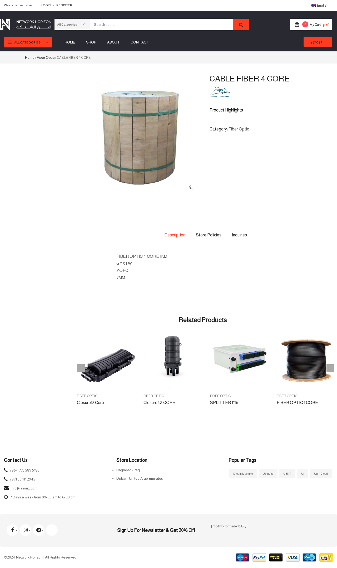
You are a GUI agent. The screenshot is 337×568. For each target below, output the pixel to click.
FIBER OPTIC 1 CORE (297, 402)
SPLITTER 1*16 (224, 402)
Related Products (203, 319)
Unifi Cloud (321, 473)
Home (29, 57)
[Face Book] (12, 530)
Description (174, 235)
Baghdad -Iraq (128, 470)
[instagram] (25, 530)
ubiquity (268, 473)
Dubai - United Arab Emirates (139, 478)
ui (302, 473)
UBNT (287, 473)
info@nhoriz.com (24, 488)
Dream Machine (243, 473)
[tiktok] (52, 530)
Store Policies (208, 235)
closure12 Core (90, 402)
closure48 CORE (159, 402)
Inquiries (239, 235)
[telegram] (38, 530)
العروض (317, 42)
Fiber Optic (45, 57)
